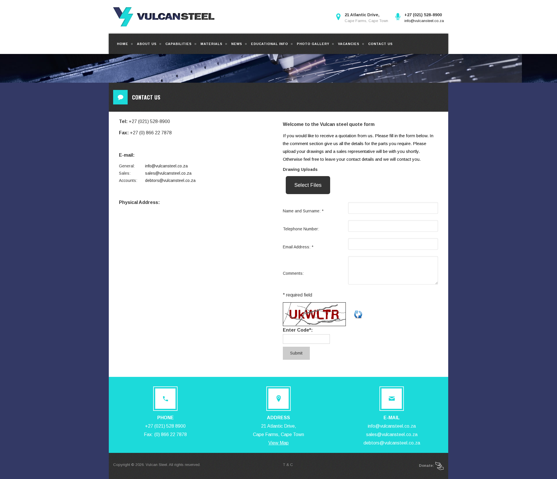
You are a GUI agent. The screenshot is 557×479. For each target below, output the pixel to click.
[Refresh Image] (358, 313)
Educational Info (269, 44)
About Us (147, 44)
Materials (211, 44)
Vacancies (348, 44)
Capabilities (178, 44)
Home (122, 44)
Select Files (307, 185)
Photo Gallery (313, 44)
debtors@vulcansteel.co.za (170, 180)
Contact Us (380, 44)
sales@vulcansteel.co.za (168, 173)
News (236, 44)
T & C (288, 464)
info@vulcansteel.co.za (424, 21)
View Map (278, 442)
